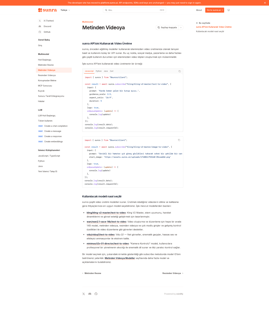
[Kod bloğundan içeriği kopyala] (179, 71)
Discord (47, 26)
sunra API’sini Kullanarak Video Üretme (214, 27)
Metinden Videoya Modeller (120, 258)
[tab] (89, 71)
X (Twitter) (49, 20)
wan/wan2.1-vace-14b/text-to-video (106, 221)
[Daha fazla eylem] (180, 27)
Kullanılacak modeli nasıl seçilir (210, 31)
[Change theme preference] (228, 10)
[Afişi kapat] (265, 3)
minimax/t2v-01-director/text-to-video (108, 243)
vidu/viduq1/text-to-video (100, 234)
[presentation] (132, 162)
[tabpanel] (133, 102)
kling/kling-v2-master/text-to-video (106, 212)
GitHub (47, 32)
